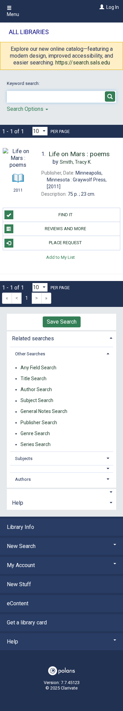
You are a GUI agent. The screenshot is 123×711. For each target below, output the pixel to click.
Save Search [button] (62, 322)
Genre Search (35, 433)
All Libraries (29, 31)
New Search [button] (21, 546)
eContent (17, 603)
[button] (61, 468)
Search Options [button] (26, 109)
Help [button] (17, 503)
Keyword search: (24, 83)
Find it (65, 214)
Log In (112, 7)
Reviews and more (65, 228)
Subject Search (36, 400)
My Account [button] (21, 565)
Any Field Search (38, 367)
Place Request (65, 242)
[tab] (61, 337)
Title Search (33, 378)
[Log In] (101, 7)
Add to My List (60, 257)
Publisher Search (38, 422)
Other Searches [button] (30, 353)
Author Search (36, 389)
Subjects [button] (23, 458)
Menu (13, 14)
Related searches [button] (33, 338)
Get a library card (27, 622)
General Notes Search (43, 411)
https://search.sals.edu (82, 62)
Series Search (35, 444)
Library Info (20, 527)
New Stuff (19, 584)
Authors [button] (23, 479)
